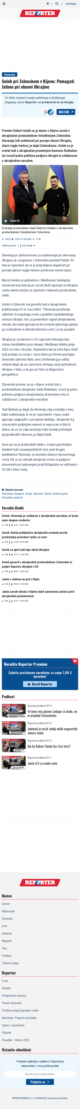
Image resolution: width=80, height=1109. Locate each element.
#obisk (48, 493)
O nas (5, 981)
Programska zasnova (14, 995)
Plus (4, 948)
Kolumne (7, 933)
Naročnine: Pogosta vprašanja (19, 1018)
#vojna (28, 493)
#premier (38, 493)
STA (7, 239)
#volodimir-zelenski (12, 497)
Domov (6, 904)
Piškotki (6, 1032)
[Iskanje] (57, 4)
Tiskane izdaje (10, 963)
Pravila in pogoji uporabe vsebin (20, 1010)
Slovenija (9, 74)
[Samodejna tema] (48, 3)
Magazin (7, 941)
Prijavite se (38, 1082)
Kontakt (6, 988)
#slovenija (7, 493)
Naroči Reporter (42, 684)
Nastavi (64, 112)
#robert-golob (60, 493)
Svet (4, 926)
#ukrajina (19, 493)
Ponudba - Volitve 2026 (15, 1040)
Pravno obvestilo (11, 1003)
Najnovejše (8, 911)
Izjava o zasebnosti (13, 1025)
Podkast (7, 956)
